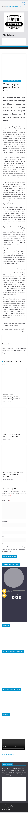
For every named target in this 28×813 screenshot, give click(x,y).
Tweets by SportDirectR (8, 754)
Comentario (6, 500)
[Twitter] (16, 598)
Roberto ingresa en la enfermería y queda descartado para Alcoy (11, 397)
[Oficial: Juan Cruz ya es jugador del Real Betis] (14, 408)
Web (3, 536)
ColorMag (6, 807)
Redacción (14, 94)
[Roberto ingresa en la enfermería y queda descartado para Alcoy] (14, 369)
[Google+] (20, 598)
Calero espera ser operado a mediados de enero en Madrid (13, 474)
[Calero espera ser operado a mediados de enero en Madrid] (14, 446)
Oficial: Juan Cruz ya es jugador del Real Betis (11, 435)
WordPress (12, 807)
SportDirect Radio (15, 805)
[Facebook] (13, 598)
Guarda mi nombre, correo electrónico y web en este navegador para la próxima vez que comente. (13, 549)
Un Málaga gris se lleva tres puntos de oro (13, 330)
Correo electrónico (8, 529)
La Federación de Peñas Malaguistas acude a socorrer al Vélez (14, 324)
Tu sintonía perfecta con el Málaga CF (12, 80)
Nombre (5, 521)
